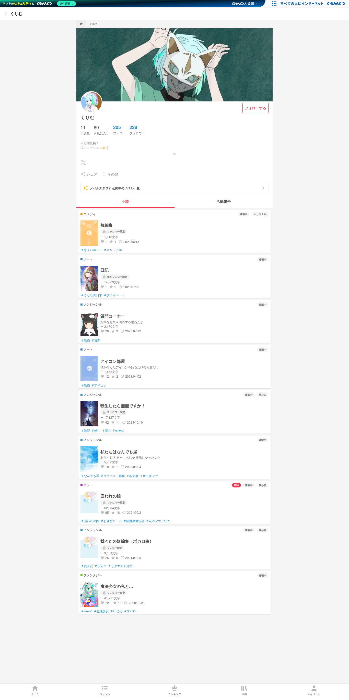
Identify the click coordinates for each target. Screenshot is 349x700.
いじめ (116, 611)
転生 (96, 430)
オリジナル (113, 250)
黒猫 (86, 340)
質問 (96, 340)
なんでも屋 (90, 476)
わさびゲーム (111, 521)
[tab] (125, 201)
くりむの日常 (92, 295)
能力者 (132, 476)
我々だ (87, 566)
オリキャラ (149, 476)
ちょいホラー (92, 250)
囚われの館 (90, 521)
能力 (106, 430)
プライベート (114, 295)
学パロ (130, 611)
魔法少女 (101, 611)
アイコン (99, 385)
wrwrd (118, 430)
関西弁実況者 (134, 521)
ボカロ (101, 566)
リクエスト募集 (113, 476)
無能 (86, 430)
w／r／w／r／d (158, 521)
